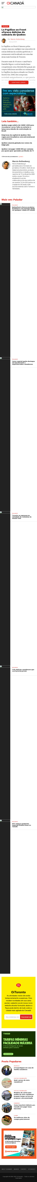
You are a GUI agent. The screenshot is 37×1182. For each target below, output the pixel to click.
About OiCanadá (7, 1169)
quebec (20, 156)
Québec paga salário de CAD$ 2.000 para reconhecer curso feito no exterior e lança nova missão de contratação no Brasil (18, 128)
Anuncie (16, 1169)
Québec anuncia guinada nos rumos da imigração (17, 144)
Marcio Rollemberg (17, 39)
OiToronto (31, 1169)
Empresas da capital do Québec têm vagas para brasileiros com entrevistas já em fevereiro (18, 137)
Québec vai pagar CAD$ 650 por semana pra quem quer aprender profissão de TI (18, 150)
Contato (23, 1169)
